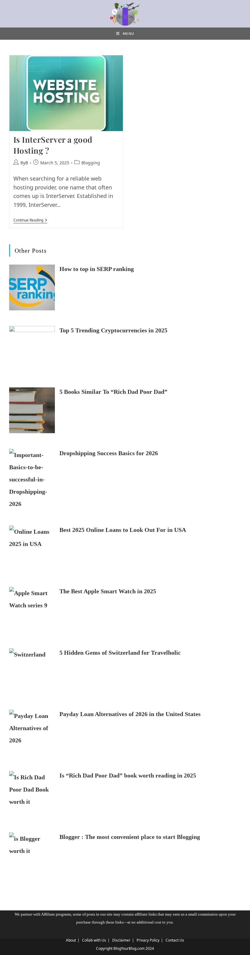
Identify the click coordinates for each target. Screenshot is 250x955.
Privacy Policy (148, 940)
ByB (24, 163)
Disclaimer (121, 940)
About (71, 940)
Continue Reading (30, 220)
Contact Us (175, 940)
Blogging (90, 163)
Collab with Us (94, 940)
